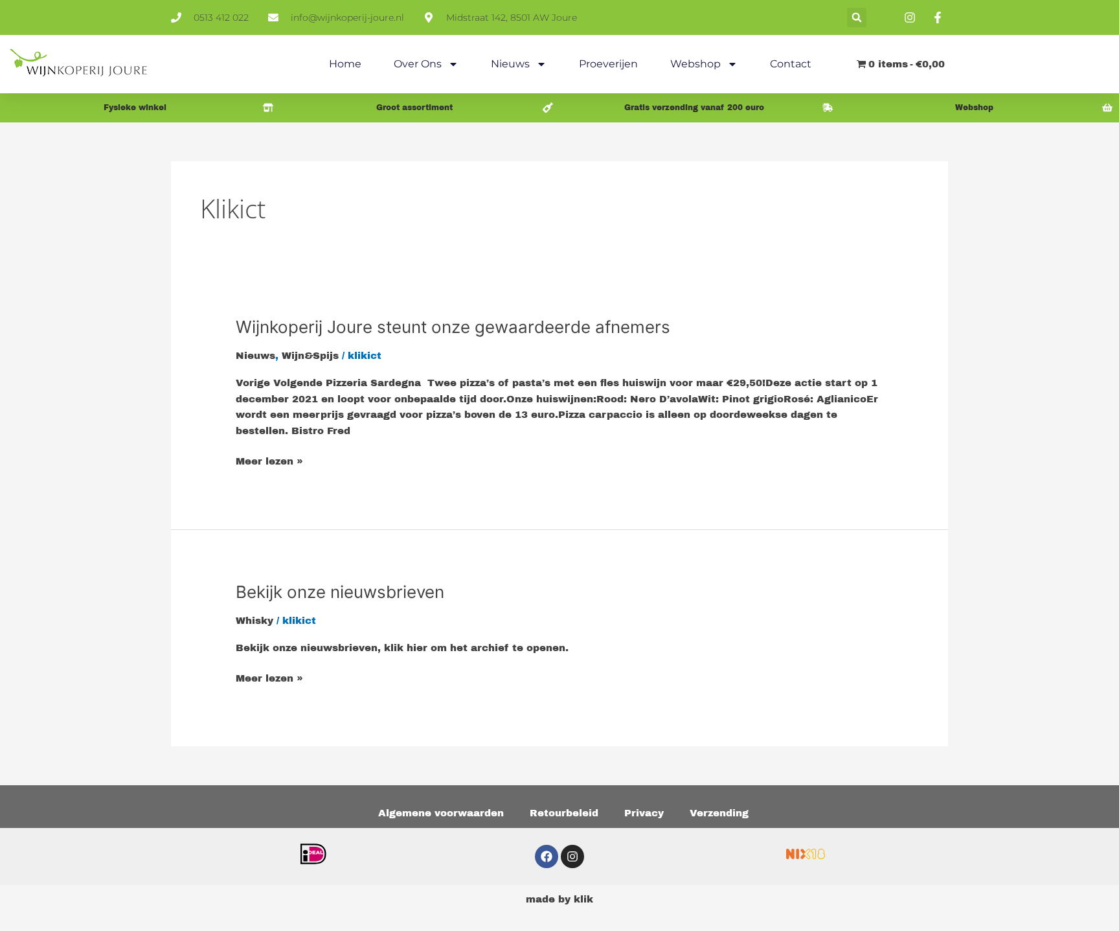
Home (345, 64)
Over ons (418, 64)
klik (583, 899)
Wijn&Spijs (310, 356)
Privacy (644, 813)
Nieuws (510, 64)
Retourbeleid (564, 813)
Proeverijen (608, 64)
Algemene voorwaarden (441, 813)
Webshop (695, 64)
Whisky (254, 620)
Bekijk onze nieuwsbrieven (340, 592)
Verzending (719, 813)
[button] (856, 17)
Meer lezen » (269, 460)
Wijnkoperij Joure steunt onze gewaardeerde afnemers (453, 327)
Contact (790, 64)
